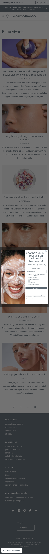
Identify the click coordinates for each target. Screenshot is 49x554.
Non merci (36, 292)
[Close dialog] (46, 251)
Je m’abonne (36, 288)
